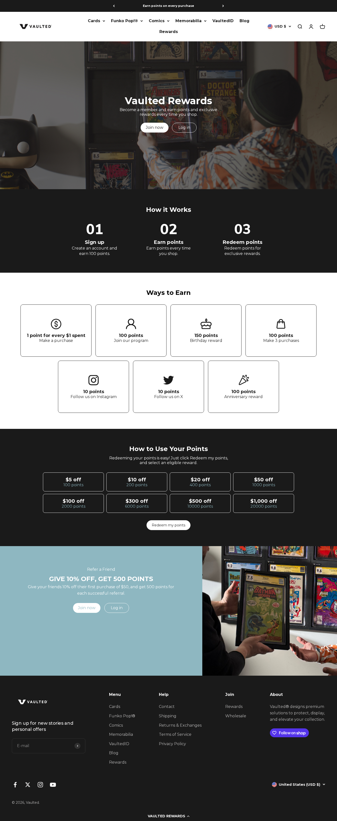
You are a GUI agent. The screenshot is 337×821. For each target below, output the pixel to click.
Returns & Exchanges (180, 725)
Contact (167, 706)
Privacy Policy (172, 743)
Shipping (167, 716)
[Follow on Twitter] (27, 784)
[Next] (223, 5)
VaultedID (223, 20)
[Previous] (114, 5)
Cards (94, 20)
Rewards (168, 31)
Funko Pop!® (124, 20)
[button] (168, 816)
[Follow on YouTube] (53, 784)
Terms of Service (175, 734)
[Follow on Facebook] (15, 784)
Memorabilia (188, 20)
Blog (244, 20)
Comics (157, 20)
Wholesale (235, 716)
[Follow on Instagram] (40, 784)
